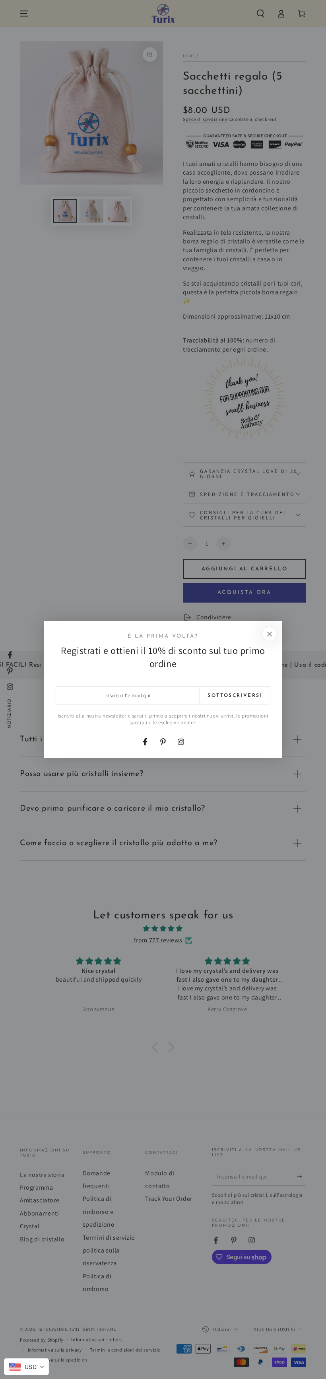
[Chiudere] (269, 634)
